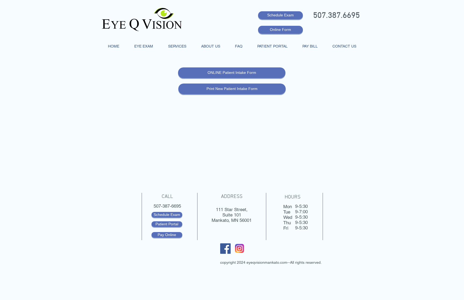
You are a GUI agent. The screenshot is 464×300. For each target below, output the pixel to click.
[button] (144, 46)
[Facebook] (225, 248)
